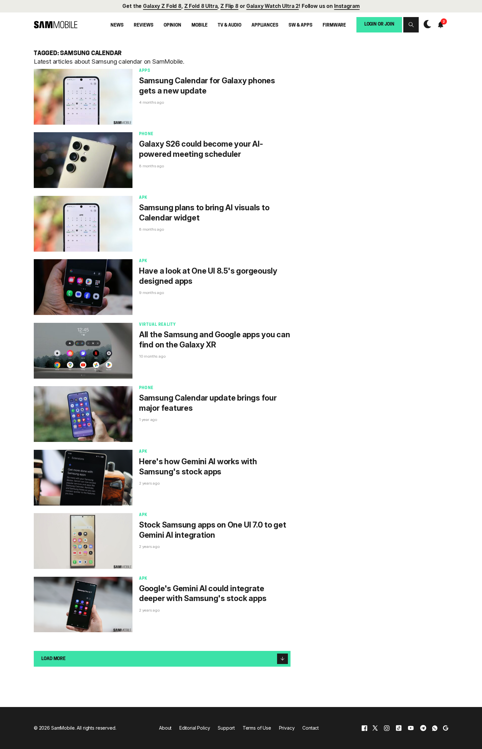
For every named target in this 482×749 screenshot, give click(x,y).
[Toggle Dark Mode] (426, 24)
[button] (411, 24)
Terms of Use (257, 728)
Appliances (264, 25)
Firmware (334, 25)
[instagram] (386, 728)
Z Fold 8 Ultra (201, 6)
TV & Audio (229, 25)
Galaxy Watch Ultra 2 (272, 6)
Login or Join (379, 24)
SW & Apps (300, 25)
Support (226, 728)
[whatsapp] (434, 728)
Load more (53, 658)
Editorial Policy (194, 728)
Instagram (347, 6)
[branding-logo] (55, 24)
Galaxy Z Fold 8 (162, 6)
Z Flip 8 (229, 6)
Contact (310, 728)
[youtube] (411, 728)
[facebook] (364, 728)
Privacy (287, 728)
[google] (445, 728)
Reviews (143, 25)
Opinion (172, 25)
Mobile (199, 25)
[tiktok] (398, 728)
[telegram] (423, 728)
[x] (375, 728)
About (165, 728)
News (116, 25)
